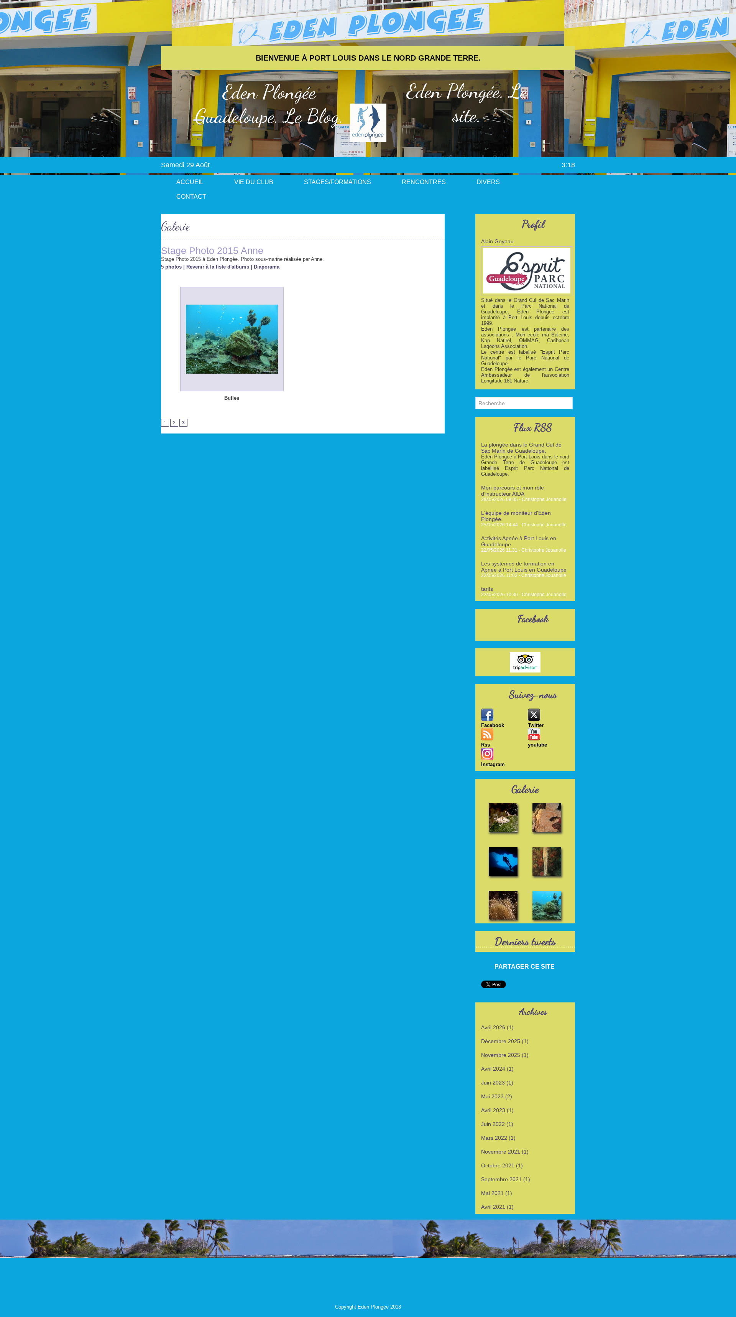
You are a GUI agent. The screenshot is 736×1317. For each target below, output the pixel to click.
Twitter (536, 725)
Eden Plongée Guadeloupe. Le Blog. (269, 104)
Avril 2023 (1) (497, 1110)
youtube (537, 745)
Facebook (492, 725)
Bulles (231, 398)
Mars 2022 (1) (498, 1138)
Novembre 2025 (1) (505, 1055)
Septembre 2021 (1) (505, 1179)
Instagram (493, 764)
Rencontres (424, 182)
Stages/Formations (337, 182)
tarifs (487, 589)
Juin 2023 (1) (497, 1083)
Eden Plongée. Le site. (467, 103)
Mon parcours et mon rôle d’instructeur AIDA (512, 491)
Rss (485, 745)
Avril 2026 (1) (497, 1027)
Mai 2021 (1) (496, 1193)
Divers (488, 182)
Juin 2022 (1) (497, 1124)
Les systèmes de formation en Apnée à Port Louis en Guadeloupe (524, 566)
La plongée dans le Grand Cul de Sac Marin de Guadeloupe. (521, 448)
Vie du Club (253, 182)
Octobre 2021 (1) (502, 1165)
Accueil (190, 182)
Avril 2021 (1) (497, 1207)
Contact (191, 196)
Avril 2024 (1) (497, 1069)
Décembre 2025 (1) (505, 1041)
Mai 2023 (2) (496, 1096)
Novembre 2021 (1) (505, 1152)
